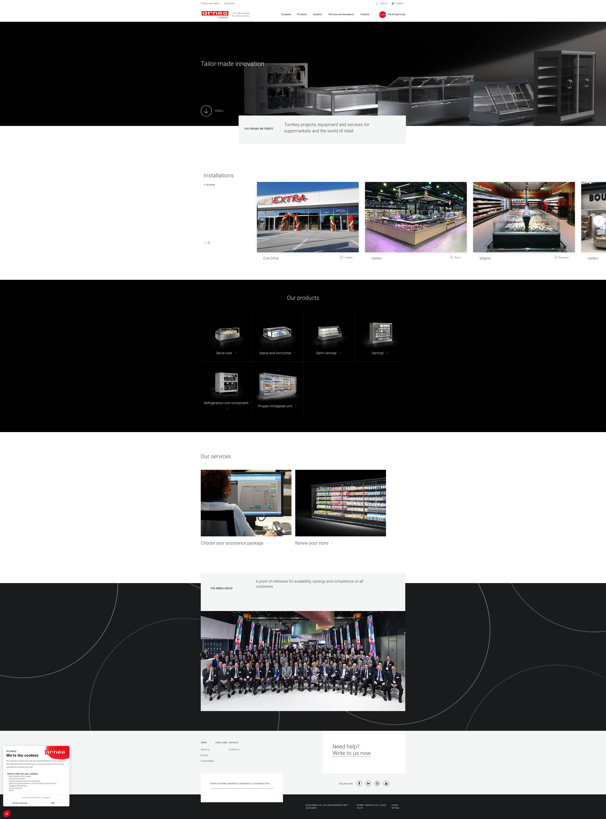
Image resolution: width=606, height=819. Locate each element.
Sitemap (360, 805)
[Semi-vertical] (328, 337)
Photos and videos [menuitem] (210, 3)
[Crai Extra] (308, 219)
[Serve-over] (226, 337)
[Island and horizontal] (277, 337)
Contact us (234, 749)
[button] (598, 220)
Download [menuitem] (229, 3)
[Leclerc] (416, 219)
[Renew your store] (340, 508)
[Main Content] (212, 110)
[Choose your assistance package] (246, 508)
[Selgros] (524, 219)
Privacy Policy (371, 805)
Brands (204, 755)
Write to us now (352, 753)
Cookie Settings (395, 806)
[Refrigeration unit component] (226, 390)
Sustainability (207, 761)
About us (205, 749)
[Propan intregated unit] (277, 390)
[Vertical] (379, 337)
